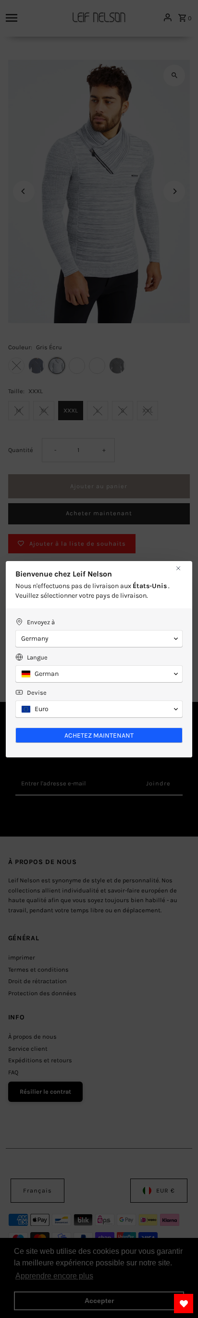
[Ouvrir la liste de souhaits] (183, 1303)
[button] (99, 638)
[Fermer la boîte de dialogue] (178, 568)
